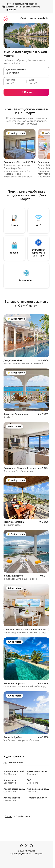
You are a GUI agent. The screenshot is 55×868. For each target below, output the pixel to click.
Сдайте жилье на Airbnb (34, 18)
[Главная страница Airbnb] (6, 18)
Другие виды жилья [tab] (13, 762)
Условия (38, 853)
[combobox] (26, 73)
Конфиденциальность (21, 853)
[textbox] (15, 83)
